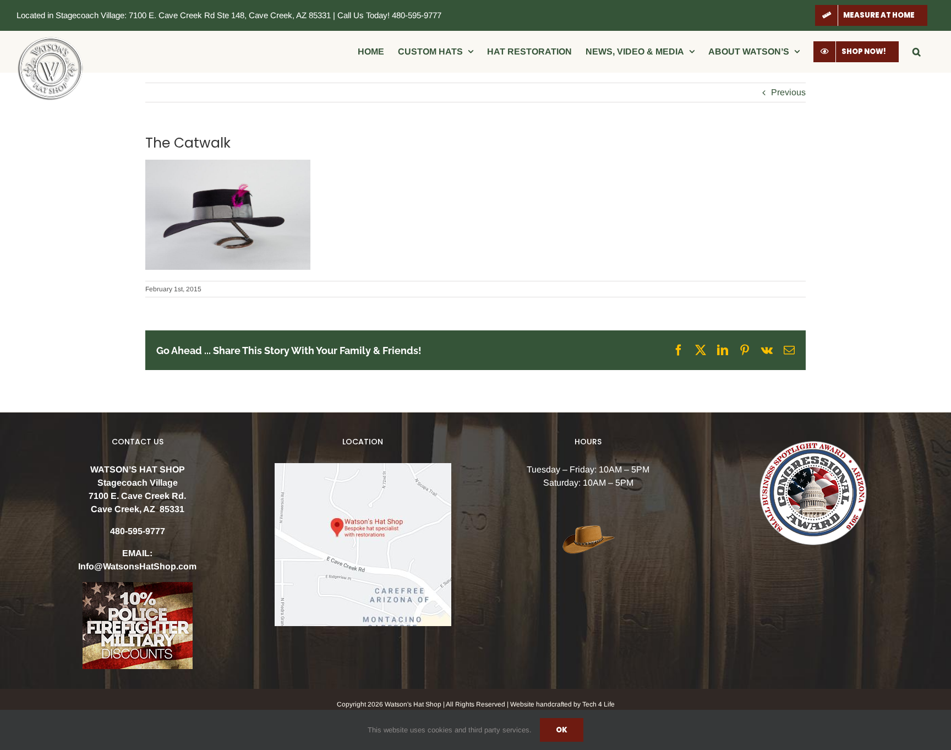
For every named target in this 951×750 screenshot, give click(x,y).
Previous (788, 92)
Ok (561, 730)
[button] (916, 51)
